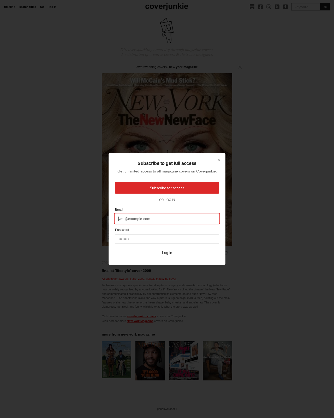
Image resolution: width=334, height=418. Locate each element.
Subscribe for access (167, 188)
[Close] (219, 160)
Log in (167, 252)
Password (122, 230)
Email (119, 209)
